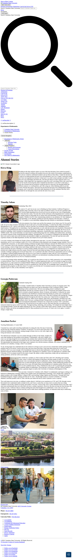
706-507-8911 (13, 514)
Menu (2, 10)
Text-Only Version (6, 545)
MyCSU (10, 98)
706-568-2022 (16, 517)
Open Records (8, 531)
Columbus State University (11, 129)
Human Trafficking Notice (11, 528)
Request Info (4, 504)
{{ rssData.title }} (6, 120)
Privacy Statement (9, 532)
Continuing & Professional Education (14, 523)
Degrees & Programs (7, 6)
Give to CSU (4, 98)
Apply (2, 429)
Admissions (16, 6)
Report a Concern (9, 534)
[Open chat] (68, 554)
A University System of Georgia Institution (13, 542)
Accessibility (7, 520)
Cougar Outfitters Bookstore (12, 524)
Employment (7, 526)
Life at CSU (29, 6)
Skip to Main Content (7, 1)
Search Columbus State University (10, 8)
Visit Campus (4, 467)
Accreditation (8, 521)
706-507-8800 (9, 511)
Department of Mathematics (12, 131)
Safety (6, 536)
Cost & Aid (23, 6)
